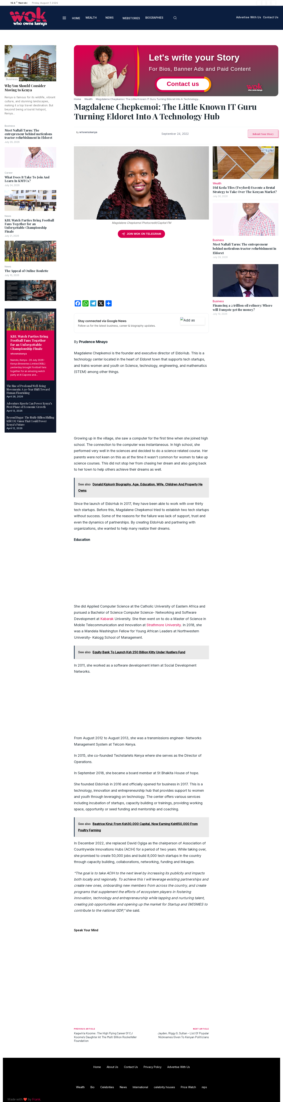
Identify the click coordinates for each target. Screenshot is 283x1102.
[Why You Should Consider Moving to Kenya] (30, 63)
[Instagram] (264, 3)
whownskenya (18, 353)
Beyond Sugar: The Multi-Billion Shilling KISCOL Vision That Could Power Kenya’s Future (30, 421)
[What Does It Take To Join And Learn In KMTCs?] (30, 200)
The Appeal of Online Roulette (26, 271)
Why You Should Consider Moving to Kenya (25, 87)
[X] (268, 3)
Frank (36, 1099)
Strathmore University (164, 625)
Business (12, 79)
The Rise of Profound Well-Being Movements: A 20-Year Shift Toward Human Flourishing (28, 389)
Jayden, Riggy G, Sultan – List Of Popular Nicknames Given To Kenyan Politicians (183, 1035)
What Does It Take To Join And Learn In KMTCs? (27, 179)
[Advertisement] (141, 270)
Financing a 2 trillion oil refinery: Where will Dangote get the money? (242, 307)
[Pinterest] (65, 67)
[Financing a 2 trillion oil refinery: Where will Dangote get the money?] (245, 280)
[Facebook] (259, 3)
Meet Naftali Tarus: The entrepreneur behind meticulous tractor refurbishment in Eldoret (28, 134)
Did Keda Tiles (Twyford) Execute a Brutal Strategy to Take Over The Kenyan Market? (245, 190)
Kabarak (107, 619)
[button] (175, 17)
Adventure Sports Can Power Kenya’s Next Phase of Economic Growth (29, 405)
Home (77, 99)
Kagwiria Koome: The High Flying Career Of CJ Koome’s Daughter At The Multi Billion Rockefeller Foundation (105, 1036)
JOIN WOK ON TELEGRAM (144, 233)
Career (9, 172)
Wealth (88, 99)
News (8, 216)
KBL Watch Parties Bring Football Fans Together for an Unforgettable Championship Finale (29, 225)
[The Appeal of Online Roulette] (30, 290)
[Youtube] (273, 3)
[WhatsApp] (65, 76)
